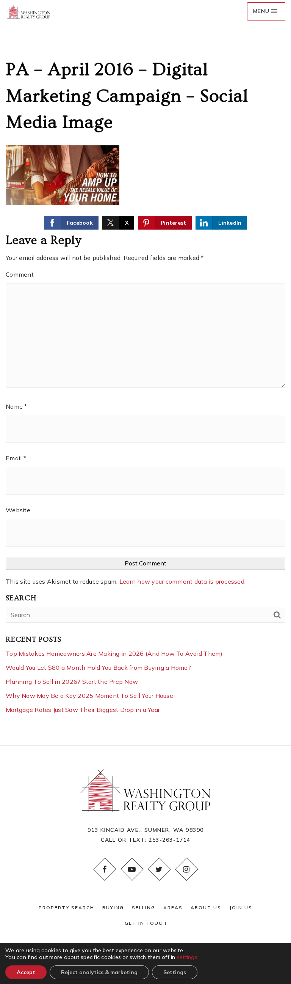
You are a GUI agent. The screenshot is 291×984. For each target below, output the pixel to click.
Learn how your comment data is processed (181, 581)
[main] (145, 372)
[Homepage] (28, 11)
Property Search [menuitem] (66, 907)
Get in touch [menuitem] (146, 923)
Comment (20, 274)
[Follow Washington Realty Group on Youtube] (131, 869)
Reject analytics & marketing (99, 972)
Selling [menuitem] (143, 907)
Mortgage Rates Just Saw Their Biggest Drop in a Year (83, 709)
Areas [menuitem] (173, 907)
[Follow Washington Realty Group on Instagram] (186, 869)
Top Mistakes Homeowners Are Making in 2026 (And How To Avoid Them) (114, 653)
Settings (174, 972)
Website (18, 510)
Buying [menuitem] (113, 907)
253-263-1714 (169, 839)
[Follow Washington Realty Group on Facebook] (104, 869)
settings (187, 957)
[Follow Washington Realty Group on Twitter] (159, 869)
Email (16, 458)
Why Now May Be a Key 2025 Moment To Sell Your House (89, 695)
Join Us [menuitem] (240, 907)
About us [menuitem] (206, 907)
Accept (26, 972)
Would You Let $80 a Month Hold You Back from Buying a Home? (98, 667)
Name (16, 406)
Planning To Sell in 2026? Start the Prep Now (72, 681)
